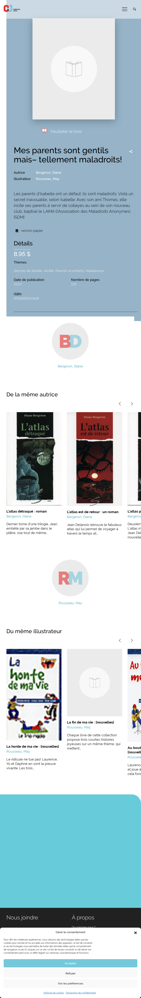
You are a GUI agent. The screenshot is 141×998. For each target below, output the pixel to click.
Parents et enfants (69, 271)
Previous (120, 403)
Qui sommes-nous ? (83, 927)
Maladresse (95, 271)
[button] (135, 932)
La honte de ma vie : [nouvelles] (32, 746)
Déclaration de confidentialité (81, 993)
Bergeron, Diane (48, 172)
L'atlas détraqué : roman (26, 511)
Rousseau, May (47, 179)
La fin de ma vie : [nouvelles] (90, 722)
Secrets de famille (28, 271)
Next (132, 403)
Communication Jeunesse (12, 8)
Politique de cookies (54, 993)
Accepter (70, 963)
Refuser (70, 973)
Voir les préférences (70, 983)
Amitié (49, 271)
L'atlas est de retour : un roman (92, 512)
